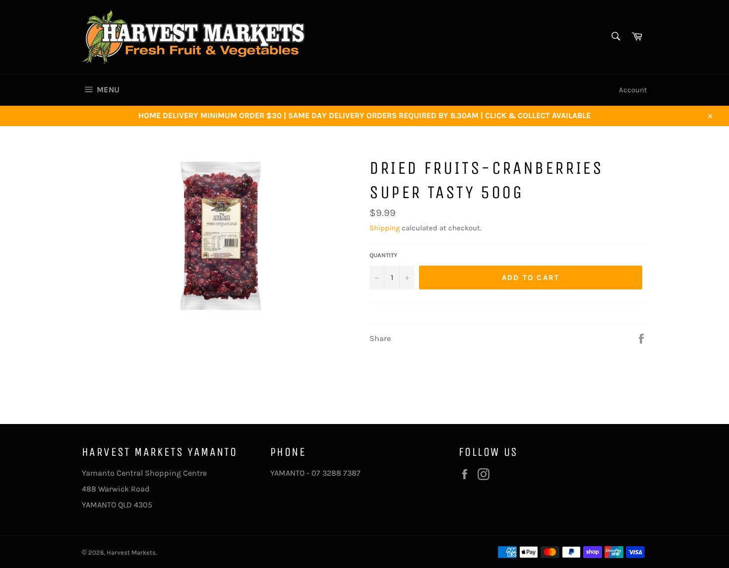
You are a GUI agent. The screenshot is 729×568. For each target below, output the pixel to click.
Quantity (383, 255)
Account (633, 89)
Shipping (384, 227)
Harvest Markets (131, 552)
